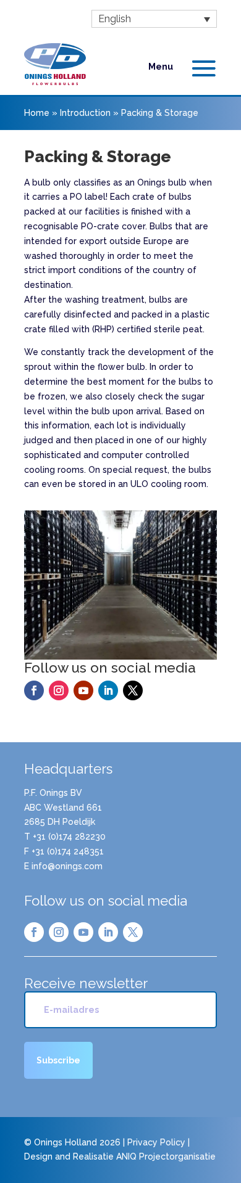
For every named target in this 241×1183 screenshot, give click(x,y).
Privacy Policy (156, 1142)
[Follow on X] (133, 690)
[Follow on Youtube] (83, 690)
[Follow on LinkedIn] (108, 690)
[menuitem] (154, 19)
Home (36, 113)
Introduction (85, 113)
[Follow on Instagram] (59, 690)
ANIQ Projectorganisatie (166, 1156)
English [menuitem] (114, 19)
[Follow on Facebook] (34, 690)
